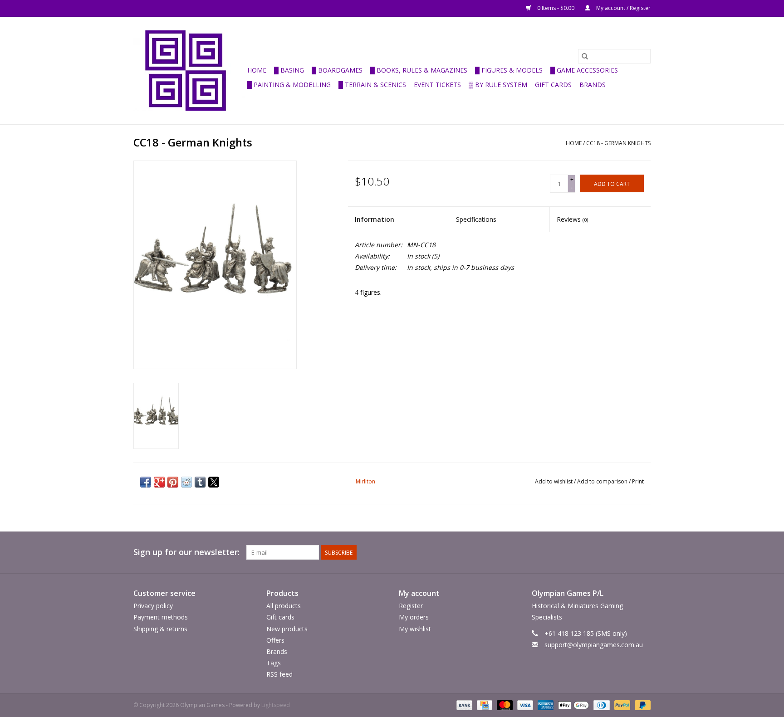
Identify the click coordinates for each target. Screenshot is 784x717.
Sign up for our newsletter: (186, 552)
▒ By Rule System (498, 84)
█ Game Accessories (584, 70)
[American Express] (544, 705)
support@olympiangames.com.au (593, 644)
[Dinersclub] (600, 705)
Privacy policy (153, 605)
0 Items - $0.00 (556, 8)
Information (374, 219)
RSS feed (279, 674)
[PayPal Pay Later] (641, 705)
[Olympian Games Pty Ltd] (189, 70)
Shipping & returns (160, 628)
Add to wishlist (554, 481)
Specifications (476, 219)
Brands (592, 84)
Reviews (572, 219)
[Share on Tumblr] (200, 482)
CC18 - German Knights (618, 143)
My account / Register (623, 8)
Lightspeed (275, 705)
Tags (273, 662)
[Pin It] (172, 482)
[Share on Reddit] (186, 482)
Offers (275, 640)
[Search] (585, 56)
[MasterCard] (504, 705)
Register (411, 605)
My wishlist (415, 628)
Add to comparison (603, 481)
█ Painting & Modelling (289, 84)
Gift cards (553, 84)
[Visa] (524, 705)
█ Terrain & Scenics (372, 84)
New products (287, 628)
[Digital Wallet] (572, 705)
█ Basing (289, 70)
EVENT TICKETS (437, 84)
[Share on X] (213, 482)
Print (638, 481)
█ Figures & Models (509, 70)
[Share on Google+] (159, 482)
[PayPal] (621, 705)
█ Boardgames (337, 70)
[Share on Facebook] (145, 482)
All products (283, 605)
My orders (414, 617)
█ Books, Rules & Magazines (418, 70)
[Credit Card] (484, 705)
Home (256, 70)
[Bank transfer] (463, 705)
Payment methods (160, 617)
